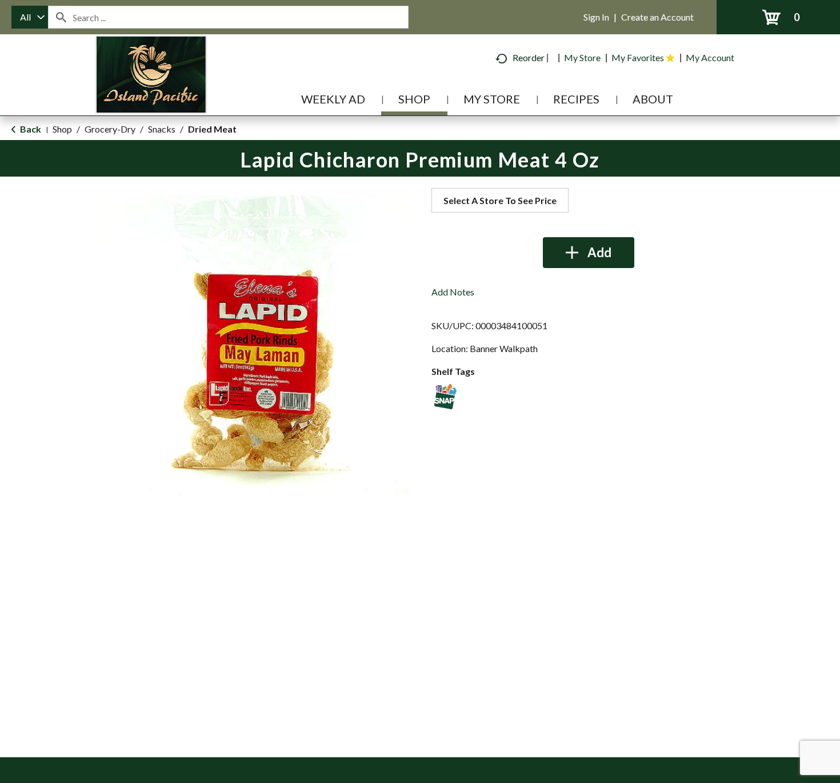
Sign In (596, 16)
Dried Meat (212, 128)
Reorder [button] (529, 57)
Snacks (161, 128)
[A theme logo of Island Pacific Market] (151, 91)
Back (29, 128)
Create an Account (657, 16)
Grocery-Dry (110, 128)
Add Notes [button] (452, 291)
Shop (62, 128)
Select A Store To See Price (500, 200)
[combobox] (29, 17)
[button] (588, 252)
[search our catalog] (60, 17)
